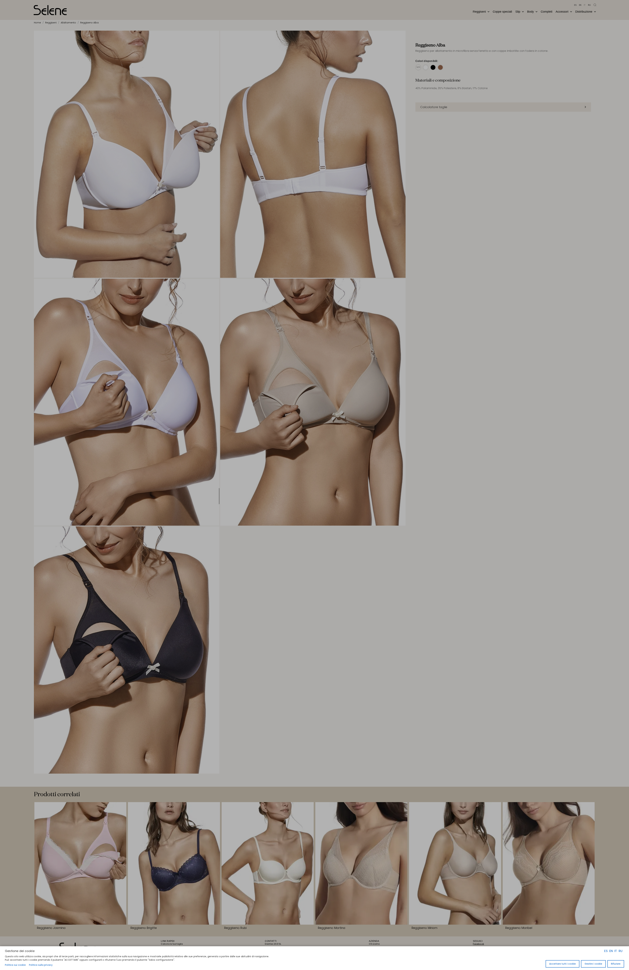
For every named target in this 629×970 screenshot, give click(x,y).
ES (606, 951)
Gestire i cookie (593, 963)
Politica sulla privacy (41, 965)
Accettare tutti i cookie (562, 963)
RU (620, 951)
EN (611, 951)
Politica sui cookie (15, 965)
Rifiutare (615, 963)
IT (615, 951)
